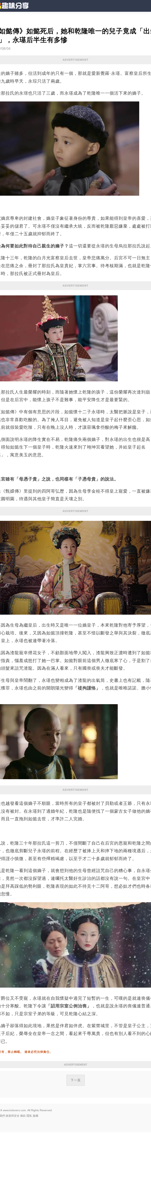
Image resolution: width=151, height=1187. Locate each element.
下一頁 (76, 1080)
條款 (23, 1115)
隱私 (29, 1115)
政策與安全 (12, 1115)
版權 (35, 1115)
